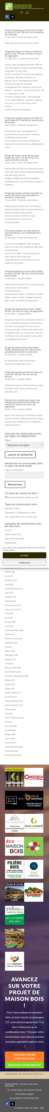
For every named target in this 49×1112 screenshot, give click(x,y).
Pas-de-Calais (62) (13, 667)
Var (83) (8, 722)
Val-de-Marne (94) (13, 755)
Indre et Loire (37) (13, 609)
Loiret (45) (9, 634)
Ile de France (11, 696)
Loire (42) (9, 626)
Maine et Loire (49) (13, 638)
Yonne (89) (9, 738)
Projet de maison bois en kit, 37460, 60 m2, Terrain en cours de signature (24, 310)
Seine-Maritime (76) (14, 701)
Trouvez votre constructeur (25, 1056)
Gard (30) (9, 584)
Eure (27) (9, 576)
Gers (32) (9, 592)
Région (8, 440)
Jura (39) (8, 617)
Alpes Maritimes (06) (14, 538)
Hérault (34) (10, 601)
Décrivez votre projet (24, 1065)
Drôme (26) (10, 572)
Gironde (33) (10, 597)
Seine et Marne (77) (14, 705)
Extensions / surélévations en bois (20, 512)
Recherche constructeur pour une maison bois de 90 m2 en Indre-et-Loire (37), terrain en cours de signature (22, 403)
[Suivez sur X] (12, 17)
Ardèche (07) (10, 542)
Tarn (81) (9, 713)
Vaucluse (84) (11, 726)
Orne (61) (9, 663)
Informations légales (24, 1094)
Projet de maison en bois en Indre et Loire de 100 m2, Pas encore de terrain (23, 374)
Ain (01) (8, 530)
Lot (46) (8, 647)
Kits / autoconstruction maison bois (21, 516)
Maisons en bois (12, 508)
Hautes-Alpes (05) (13, 534)
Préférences (24, 562)
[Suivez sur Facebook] (7, 17)
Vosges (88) (10, 734)
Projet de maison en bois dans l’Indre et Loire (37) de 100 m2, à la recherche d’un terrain (24, 32)
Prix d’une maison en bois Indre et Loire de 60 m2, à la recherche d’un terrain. (23, 233)
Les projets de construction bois (24, 1098)
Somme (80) (10, 709)
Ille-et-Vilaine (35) (13, 605)
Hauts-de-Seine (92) (14, 747)
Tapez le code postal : (15, 470)
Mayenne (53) (11, 642)
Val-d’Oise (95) (11, 751)
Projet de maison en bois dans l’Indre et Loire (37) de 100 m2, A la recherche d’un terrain (24, 273)
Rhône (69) (10, 680)
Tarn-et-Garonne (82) (14, 717)
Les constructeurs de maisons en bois (24, 1090)
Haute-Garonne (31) (14, 588)
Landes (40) (10, 622)
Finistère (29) (11, 580)
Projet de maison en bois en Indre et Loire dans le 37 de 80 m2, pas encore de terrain (24, 120)
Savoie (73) (10, 688)
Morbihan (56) (11, 655)
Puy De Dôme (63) (13, 671)
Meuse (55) (10, 651)
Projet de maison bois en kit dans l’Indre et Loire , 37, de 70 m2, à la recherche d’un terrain (22, 157)
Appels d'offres (25, 278)
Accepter (25, 555)
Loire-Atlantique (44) (14, 630)
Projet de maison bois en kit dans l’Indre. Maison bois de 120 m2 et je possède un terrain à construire (23, 349)
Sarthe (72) (10, 684)
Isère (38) (9, 613)
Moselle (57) (10, 659)
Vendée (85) (10, 730)
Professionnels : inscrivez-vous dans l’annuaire (21, 1085)
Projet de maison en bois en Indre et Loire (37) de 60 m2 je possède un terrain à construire (23, 195)
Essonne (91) (10, 742)
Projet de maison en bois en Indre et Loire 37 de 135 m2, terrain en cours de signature (23, 53)
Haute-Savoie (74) (13, 692)
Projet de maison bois (27, 37)
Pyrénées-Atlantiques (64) (16, 676)
